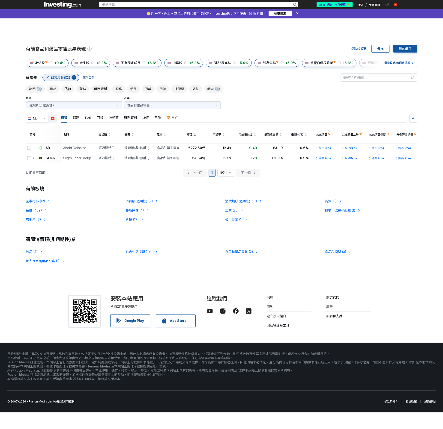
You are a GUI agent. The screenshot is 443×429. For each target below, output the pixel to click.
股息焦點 (269, 63)
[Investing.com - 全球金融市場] (62, 4)
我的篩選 (405, 48)
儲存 (380, 48)
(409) (34, 210)
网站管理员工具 (278, 325)
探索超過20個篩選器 (397, 63)
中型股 (177, 63)
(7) (33, 219)
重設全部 (88, 77)
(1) (340, 210)
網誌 (270, 297)
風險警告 (429, 401)
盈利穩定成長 (131, 63)
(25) (232, 210)
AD (48, 148)
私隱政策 (411, 401)
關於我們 (332, 297)
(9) (139, 201)
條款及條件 (391, 401)
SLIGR (50, 158)
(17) (132, 219)
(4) (135, 210)
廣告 (329, 307)
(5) (331, 201)
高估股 (40, 63)
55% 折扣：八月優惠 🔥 (334, 4)
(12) (35, 201)
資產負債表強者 (321, 63)
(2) (239, 252)
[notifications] (387, 4)
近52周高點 (222, 63)
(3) (32, 252)
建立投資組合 (276, 316)
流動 (270, 307)
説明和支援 (334, 316)
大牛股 (84, 63)
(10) (241, 201)
